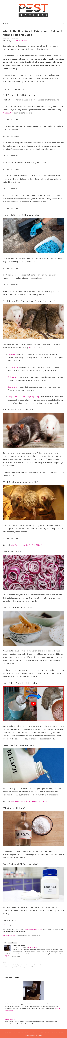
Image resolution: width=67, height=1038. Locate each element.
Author (5, 942)
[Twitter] (8, 956)
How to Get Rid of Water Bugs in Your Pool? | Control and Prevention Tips (23, 965)
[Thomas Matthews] (7, 951)
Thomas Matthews (19, 40)
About (27, 1032)
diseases (32, 347)
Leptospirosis (13, 367)
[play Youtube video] (33, 703)
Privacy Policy (8, 1032)
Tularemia (12, 377)
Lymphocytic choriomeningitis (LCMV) (23, 397)
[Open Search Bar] (64, 24)
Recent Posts (12, 942)
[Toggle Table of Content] (23, 89)
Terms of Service (18, 1032)
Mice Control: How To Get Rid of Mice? (26, 545)
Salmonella (12, 387)
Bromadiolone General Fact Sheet (33, 929)
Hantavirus (12, 354)
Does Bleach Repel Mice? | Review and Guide (29, 801)
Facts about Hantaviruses (9, 935)
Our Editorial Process (37, 1032)
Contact (47, 1032)
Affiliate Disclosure (57, 1032)
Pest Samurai (32, 947)
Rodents (5, 925)
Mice (5, 963)
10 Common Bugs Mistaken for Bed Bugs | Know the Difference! (20, 967)
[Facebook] (6, 956)
